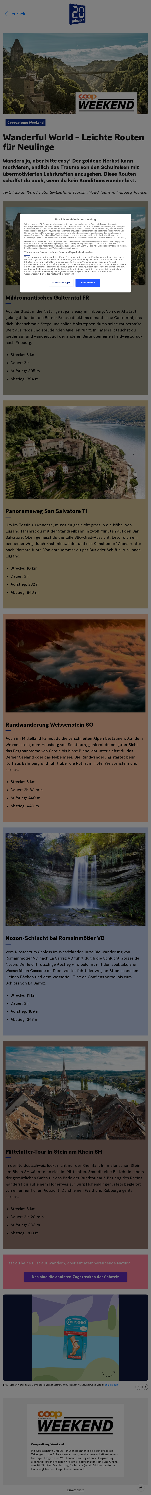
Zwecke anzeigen (61, 283)
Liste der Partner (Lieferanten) (57, 274)
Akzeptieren (88, 283)
